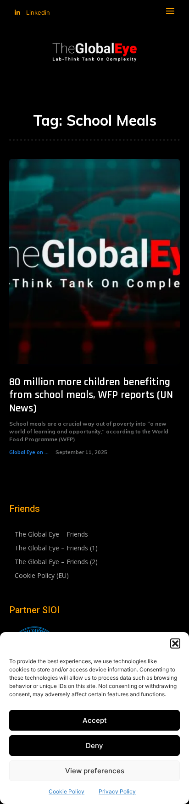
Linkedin (38, 12)
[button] (175, 643)
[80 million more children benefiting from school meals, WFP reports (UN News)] (94, 261)
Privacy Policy (117, 791)
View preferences (94, 770)
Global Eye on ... (29, 452)
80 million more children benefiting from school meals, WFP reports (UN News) (91, 395)
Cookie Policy (66, 791)
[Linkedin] (17, 13)
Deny (94, 745)
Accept (95, 720)
